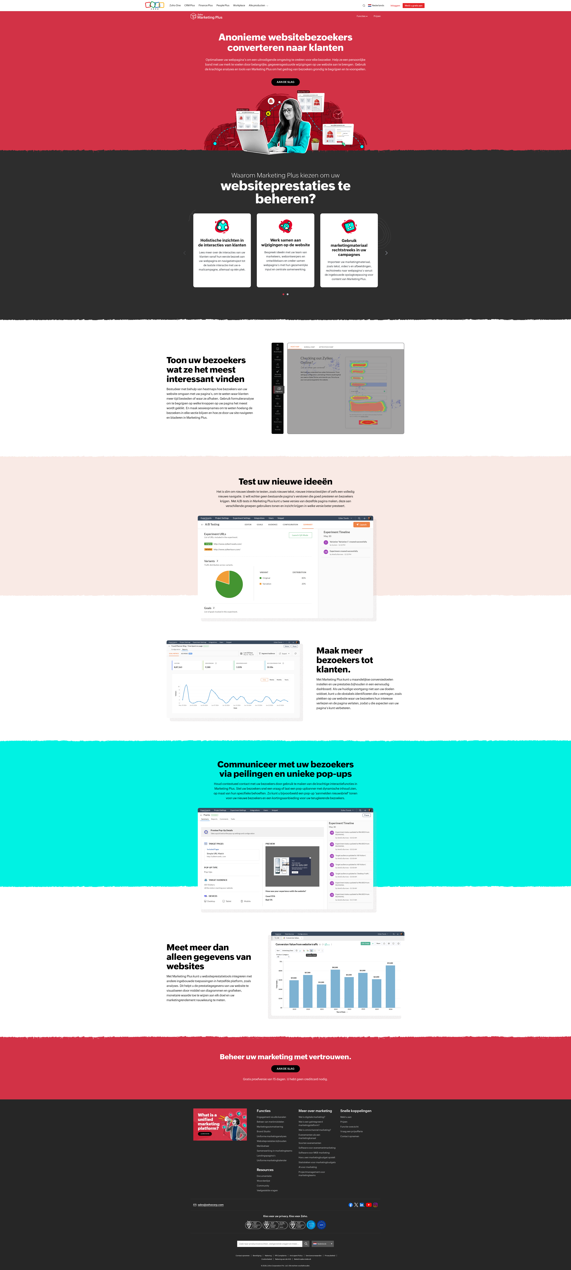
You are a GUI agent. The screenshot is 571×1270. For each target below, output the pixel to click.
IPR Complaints (281, 1255)
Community (263, 1185)
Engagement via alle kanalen (271, 1117)
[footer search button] (305, 1244)
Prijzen (377, 16)
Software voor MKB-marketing (314, 1152)
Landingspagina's (266, 1155)
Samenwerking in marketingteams (274, 1150)
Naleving (268, 1255)
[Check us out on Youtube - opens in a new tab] (369, 1205)
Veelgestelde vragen (267, 1190)
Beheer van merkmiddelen (270, 1121)
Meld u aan (346, 1117)
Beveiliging (257, 1255)
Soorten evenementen (310, 1143)
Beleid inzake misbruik (302, 1259)
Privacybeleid (330, 1255)
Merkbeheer (263, 1146)
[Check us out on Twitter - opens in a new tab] (356, 1205)
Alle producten (257, 5)
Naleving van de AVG (283, 1259)
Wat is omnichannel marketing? (315, 1130)
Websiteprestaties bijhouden (271, 1141)
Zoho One (175, 5)
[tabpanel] (222, 250)
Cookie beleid (266, 1259)
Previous (185, 253)
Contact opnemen (349, 1136)
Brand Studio (263, 1131)
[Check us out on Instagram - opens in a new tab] (375, 1205)
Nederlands (378, 5)
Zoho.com (154, 5)
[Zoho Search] (364, 5)
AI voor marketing (308, 1167)
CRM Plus (189, 5)
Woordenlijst (263, 1180)
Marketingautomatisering (270, 1126)
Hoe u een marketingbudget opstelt (317, 1157)
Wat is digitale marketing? (312, 1117)
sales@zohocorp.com (211, 1204)
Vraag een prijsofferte (351, 1131)
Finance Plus (206, 5)
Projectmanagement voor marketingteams (312, 1174)
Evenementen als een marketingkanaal (309, 1137)
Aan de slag (285, 82)
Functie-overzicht (349, 1126)
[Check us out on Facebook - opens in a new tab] (351, 1205)
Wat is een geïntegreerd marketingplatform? (311, 1123)
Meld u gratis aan (413, 5)
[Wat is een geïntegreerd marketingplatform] (220, 1124)
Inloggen (395, 5)
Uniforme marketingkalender (272, 1160)
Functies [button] (361, 16)
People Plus (223, 5)
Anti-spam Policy (296, 1255)
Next (386, 253)
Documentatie (264, 1176)
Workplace (239, 5)
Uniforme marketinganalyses (271, 1136)
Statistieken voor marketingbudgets (317, 1162)
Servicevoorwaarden (314, 1255)
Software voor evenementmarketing (317, 1147)
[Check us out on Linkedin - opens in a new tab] (362, 1205)
